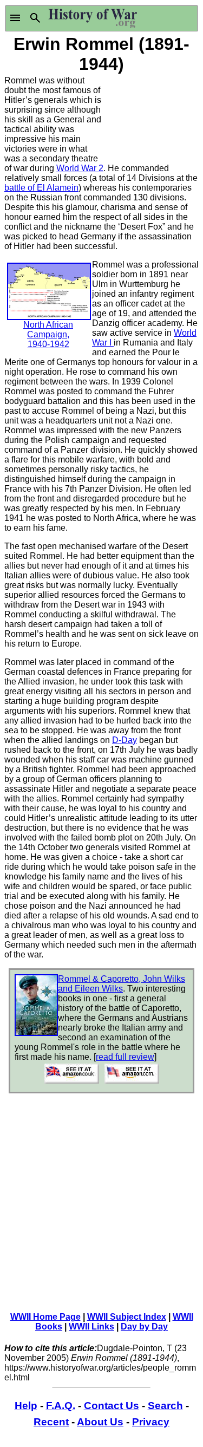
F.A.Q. (60, 1405)
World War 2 (79, 168)
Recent (51, 1422)
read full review (125, 1056)
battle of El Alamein (41, 187)
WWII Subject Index (126, 1316)
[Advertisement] (150, 116)
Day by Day (144, 1326)
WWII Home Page (45, 1316)
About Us (100, 1422)
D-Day (124, 740)
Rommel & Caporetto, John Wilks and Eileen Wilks (121, 983)
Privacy (150, 1422)
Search (165, 1405)
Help (26, 1405)
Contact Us (111, 1405)
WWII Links (91, 1326)
